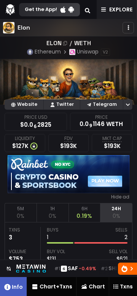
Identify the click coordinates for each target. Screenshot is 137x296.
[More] (128, 27)
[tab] (21, 212)
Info (17, 287)
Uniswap (88, 51)
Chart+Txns (56, 286)
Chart (97, 286)
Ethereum (48, 51)
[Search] (87, 9)
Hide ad (120, 197)
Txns (126, 286)
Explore (120, 9)
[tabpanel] (68, 257)
